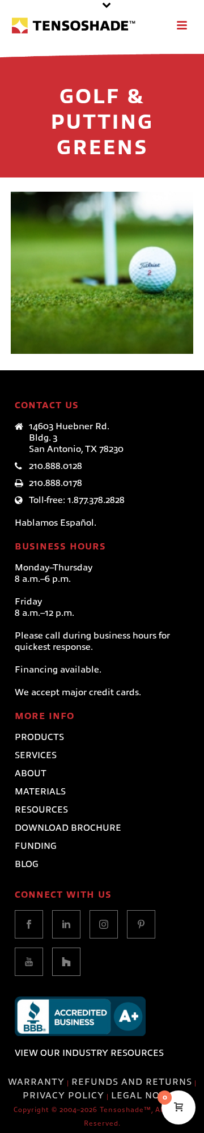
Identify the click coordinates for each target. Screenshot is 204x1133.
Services (36, 755)
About (30, 773)
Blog (27, 864)
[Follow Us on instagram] (104, 924)
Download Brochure (68, 828)
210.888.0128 (55, 466)
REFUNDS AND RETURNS (131, 1082)
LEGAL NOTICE (146, 1095)
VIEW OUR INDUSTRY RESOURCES (89, 1053)
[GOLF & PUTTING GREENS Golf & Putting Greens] (102, 273)
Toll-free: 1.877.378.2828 (77, 500)
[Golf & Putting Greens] (123, 245)
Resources (41, 810)
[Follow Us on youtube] (29, 962)
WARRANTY (36, 1082)
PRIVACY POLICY (63, 1095)
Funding (36, 846)
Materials (40, 792)
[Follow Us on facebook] (29, 924)
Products (39, 737)
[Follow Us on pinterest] (141, 924)
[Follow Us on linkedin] (66, 924)
